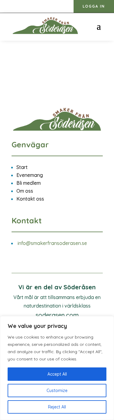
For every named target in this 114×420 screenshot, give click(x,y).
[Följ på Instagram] (6, 7)
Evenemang (29, 175)
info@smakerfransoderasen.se (52, 243)
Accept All (57, 374)
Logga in (94, 6)
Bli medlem (28, 183)
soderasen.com (57, 315)
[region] (57, 368)
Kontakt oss (30, 199)
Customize (57, 390)
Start (22, 167)
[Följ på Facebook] (18, 7)
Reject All (57, 407)
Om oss (24, 191)
